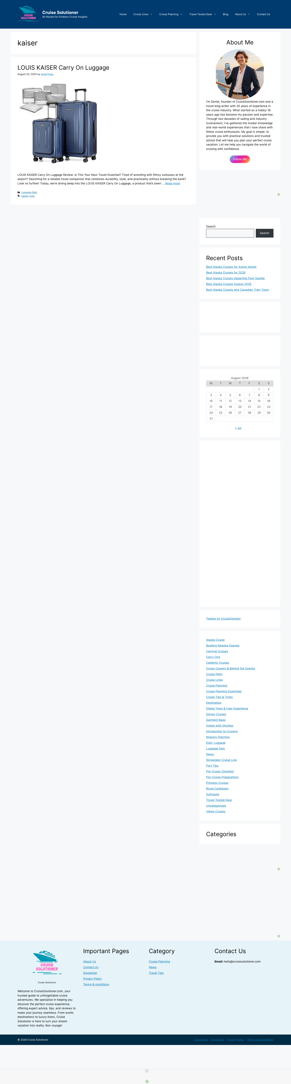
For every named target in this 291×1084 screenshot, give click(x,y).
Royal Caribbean (217, 788)
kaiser (24, 195)
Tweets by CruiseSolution (223, 618)
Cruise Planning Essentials (224, 691)
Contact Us (263, 14)
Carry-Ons (213, 657)
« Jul (238, 428)
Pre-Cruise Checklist (220, 771)
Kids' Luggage (215, 742)
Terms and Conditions (260, 1039)
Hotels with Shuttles (219, 725)
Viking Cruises (215, 811)
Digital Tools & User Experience (227, 708)
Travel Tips (156, 973)
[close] (146, 1070)
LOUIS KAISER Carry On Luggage (63, 67)
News (210, 754)
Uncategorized (216, 805)
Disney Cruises (216, 714)
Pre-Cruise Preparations (222, 777)
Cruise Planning (168, 14)
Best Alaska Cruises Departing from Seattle (235, 278)
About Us (240, 14)
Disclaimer (90, 973)
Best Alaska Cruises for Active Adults (231, 267)
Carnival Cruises (217, 651)
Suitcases (212, 794)
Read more (172, 183)
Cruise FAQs (214, 674)
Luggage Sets (29, 192)
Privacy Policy (92, 978)
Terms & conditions (96, 984)
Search (211, 226)
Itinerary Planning (218, 737)
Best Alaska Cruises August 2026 (228, 284)
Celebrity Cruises (217, 662)
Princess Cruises (217, 783)
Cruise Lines (140, 14)
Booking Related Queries (222, 645)
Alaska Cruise (215, 640)
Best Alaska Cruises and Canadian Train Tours (237, 289)
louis (32, 195)
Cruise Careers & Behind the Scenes (230, 668)
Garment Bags (215, 720)
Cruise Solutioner (60, 12)
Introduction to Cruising (222, 731)
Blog (225, 14)
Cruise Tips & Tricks (219, 697)
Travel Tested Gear (200, 14)
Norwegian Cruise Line (221, 760)
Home (123, 14)
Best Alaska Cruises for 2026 (226, 272)
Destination (213, 702)
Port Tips (212, 765)
